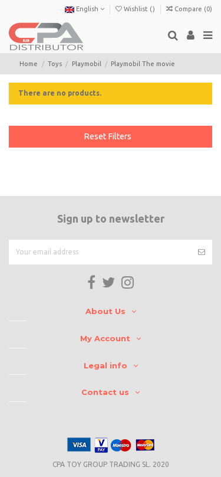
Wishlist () (139, 8)
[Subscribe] (201, 252)
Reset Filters (107, 136)
